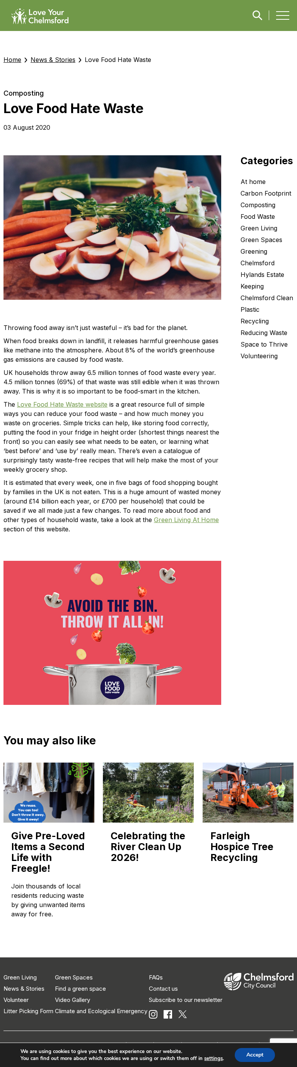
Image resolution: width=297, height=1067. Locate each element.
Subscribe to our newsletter (185, 999)
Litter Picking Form (28, 1011)
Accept (254, 1054)
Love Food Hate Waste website (62, 404)
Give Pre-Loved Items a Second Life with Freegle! (48, 852)
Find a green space (80, 988)
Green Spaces (74, 977)
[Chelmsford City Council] (259, 988)
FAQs (156, 977)
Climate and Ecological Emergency (101, 1011)
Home (12, 60)
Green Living (20, 977)
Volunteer (16, 999)
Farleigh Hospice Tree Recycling (241, 846)
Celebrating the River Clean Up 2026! (148, 846)
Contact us (163, 988)
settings (213, 1058)
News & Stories (53, 60)
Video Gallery (72, 999)
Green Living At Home (186, 520)
